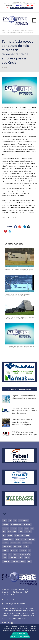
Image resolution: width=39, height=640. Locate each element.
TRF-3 (27, 557)
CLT (10, 520)
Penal (10, 535)
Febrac (13, 528)
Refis (26, 546)
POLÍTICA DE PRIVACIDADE (20, 637)
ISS (32, 528)
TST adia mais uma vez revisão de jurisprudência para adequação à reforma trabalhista (19, 347)
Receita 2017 (27, 543)
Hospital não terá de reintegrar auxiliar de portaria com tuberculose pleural (17, 294)
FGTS (20, 528)
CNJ (15, 520)
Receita (5, 543)
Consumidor (23, 520)
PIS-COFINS (25, 535)
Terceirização (24, 554)
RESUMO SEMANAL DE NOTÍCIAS (21, 7)
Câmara (5, 524)
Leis (4, 532)
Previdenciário (8, 539)
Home (3, 30)
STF (10, 554)
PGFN (17, 535)
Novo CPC (28, 532)
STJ (15, 554)
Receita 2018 (7, 546)
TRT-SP (22, 561)
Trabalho (12, 557)
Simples (23, 550)
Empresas (27, 524)
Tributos (6, 561)
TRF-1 (20, 557)
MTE (20, 532)
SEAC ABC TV (19, 6)
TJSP (4, 557)
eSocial (5, 528)
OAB (4, 535)
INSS (26, 528)
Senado (5, 550)
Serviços (14, 550)
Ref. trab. (17, 546)
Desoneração (16, 524)
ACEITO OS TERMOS (20, 634)
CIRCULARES (12, 4)
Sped (4, 554)
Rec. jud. (31, 539)
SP (29, 550)
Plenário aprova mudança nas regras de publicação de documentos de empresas (22, 422)
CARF (4, 520)
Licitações (12, 532)
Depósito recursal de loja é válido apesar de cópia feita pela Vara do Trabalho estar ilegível (19, 317)
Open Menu (34, 20)
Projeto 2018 (21, 539)
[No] (36, 632)
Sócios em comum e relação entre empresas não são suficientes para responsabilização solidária (19, 270)
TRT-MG (15, 561)
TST (9, 30)
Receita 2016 (15, 543)
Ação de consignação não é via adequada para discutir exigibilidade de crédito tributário (24, 410)
